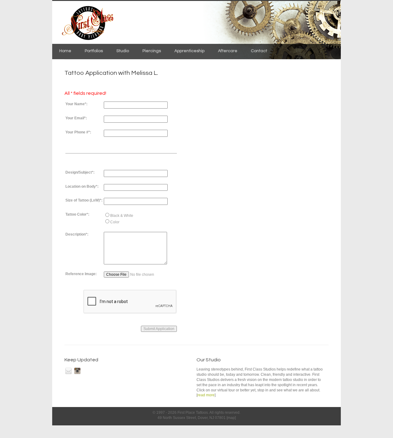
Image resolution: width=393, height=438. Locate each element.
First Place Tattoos (192, 412)
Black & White (121, 215)
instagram (77, 370)
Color (114, 222)
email (68, 370)
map (231, 418)
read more (206, 395)
